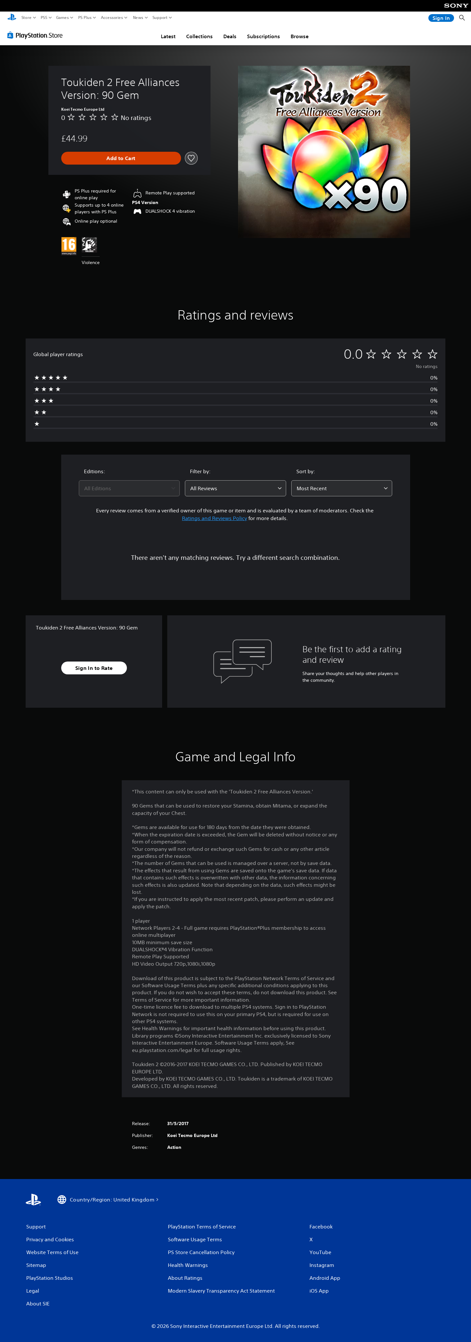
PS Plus (85, 17)
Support (160, 17)
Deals (229, 36)
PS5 (44, 17)
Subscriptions (263, 36)
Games (62, 17)
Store (26, 17)
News (138, 17)
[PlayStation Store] (36, 35)
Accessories (112, 17)
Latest (168, 36)
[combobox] (129, 488)
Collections (199, 36)
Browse (300, 36)
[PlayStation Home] (11, 18)
